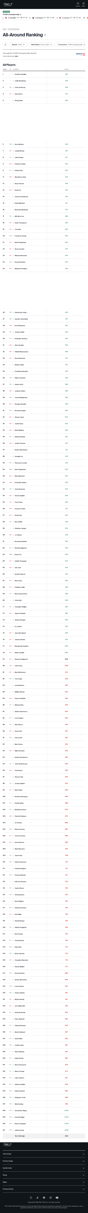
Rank (4, 69)
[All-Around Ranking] (45, 34)
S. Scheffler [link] (12, 18)
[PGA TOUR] (8, 1144)
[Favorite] (13, 74)
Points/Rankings (13, 29)
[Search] (5, 44)
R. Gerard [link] (65, 18)
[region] (44, 603)
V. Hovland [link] (39, 18)
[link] (8, 4)
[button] (5, 44)
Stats (4, 29)
